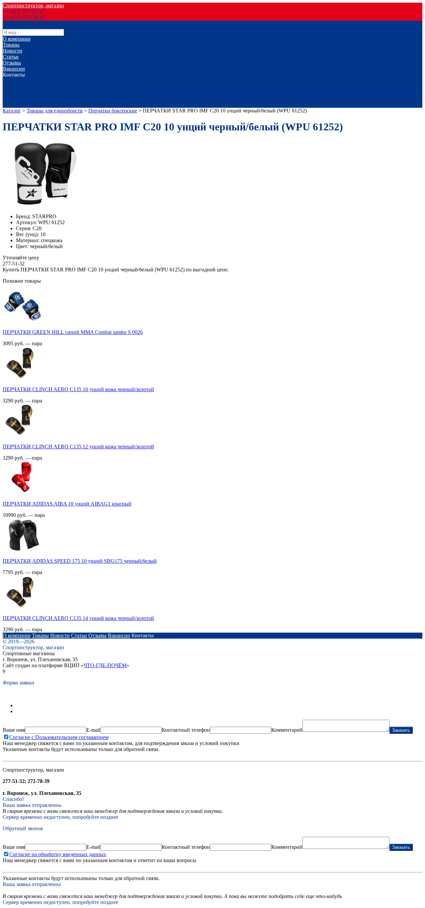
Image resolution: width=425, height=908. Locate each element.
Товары (11, 45)
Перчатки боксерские (112, 110)
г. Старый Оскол (21, 98)
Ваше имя (14, 730)
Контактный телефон (186, 730)
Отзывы (12, 63)
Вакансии (14, 69)
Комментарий (286, 730)
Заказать (401, 730)
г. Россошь (14, 92)
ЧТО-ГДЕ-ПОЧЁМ (105, 665)
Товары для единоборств (55, 110)
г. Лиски (12, 86)
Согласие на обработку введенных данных (57, 854)
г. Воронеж (15, 80)
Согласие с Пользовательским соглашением (59, 737)
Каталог (12, 110)
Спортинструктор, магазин (33, 5)
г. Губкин (13, 104)
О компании (17, 39)
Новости (12, 51)
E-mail (93, 730)
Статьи (11, 57)
